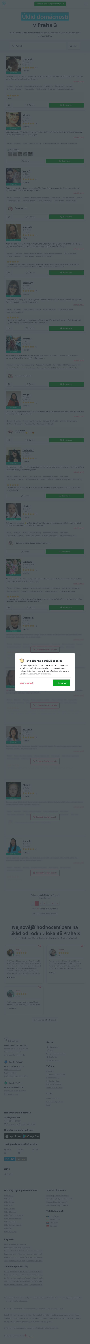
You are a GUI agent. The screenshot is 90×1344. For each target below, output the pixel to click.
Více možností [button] (26, 682)
